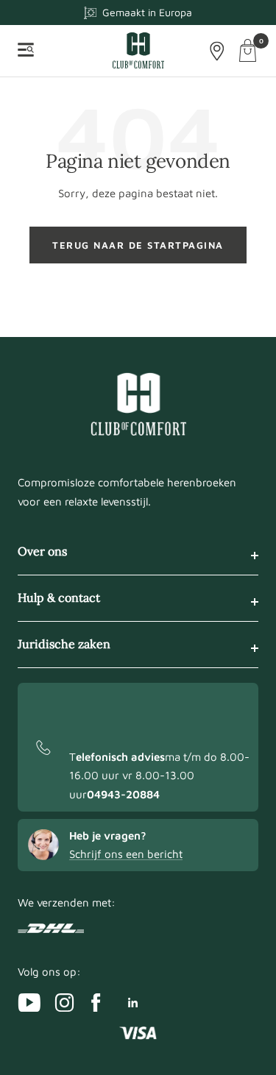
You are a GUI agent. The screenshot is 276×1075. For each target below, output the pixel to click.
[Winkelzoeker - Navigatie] (217, 51)
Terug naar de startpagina (138, 245)
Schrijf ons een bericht (126, 854)
